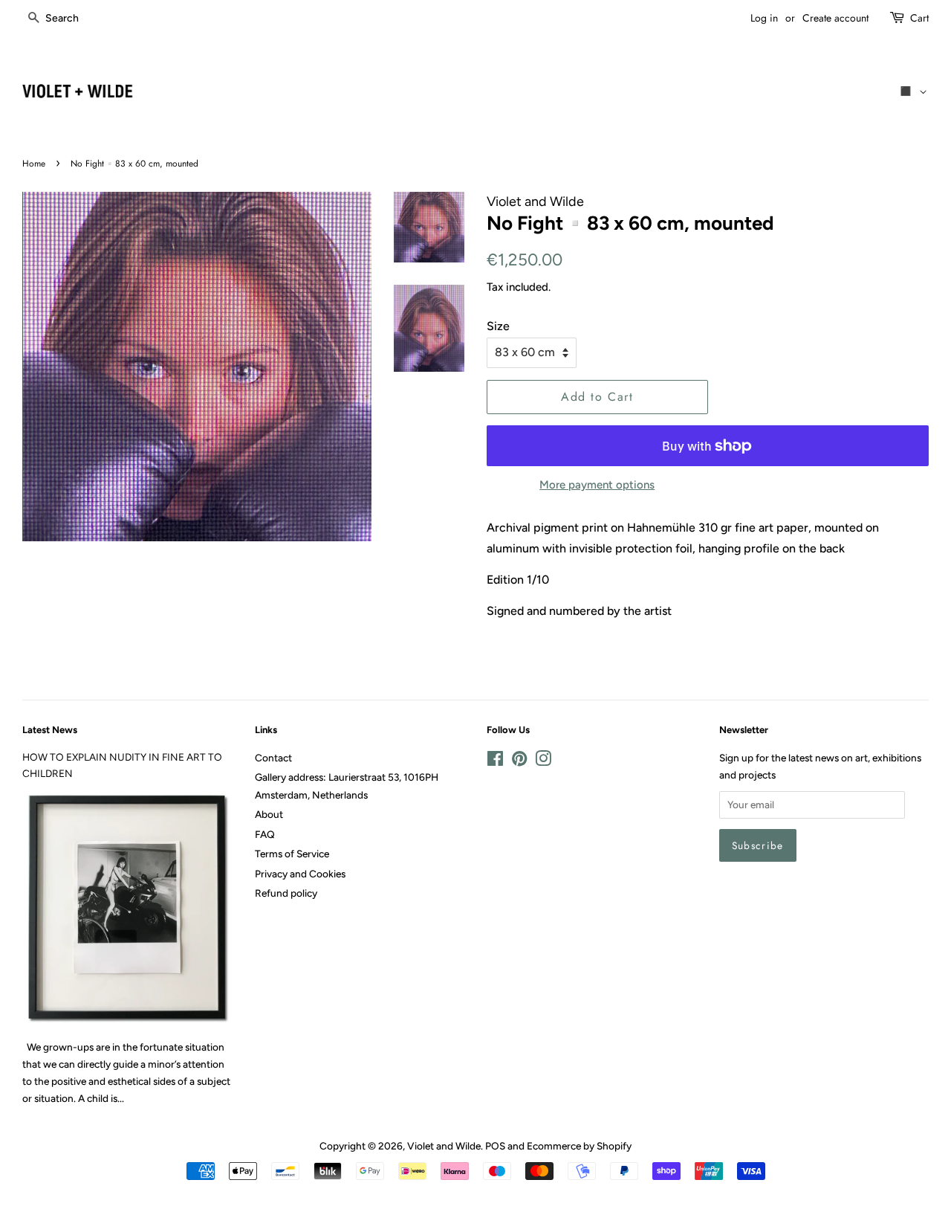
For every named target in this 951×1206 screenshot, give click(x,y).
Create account (835, 17)
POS (495, 1146)
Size (498, 326)
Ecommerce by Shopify (579, 1146)
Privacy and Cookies (300, 874)
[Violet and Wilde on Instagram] (543, 761)
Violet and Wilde (444, 1146)
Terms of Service (292, 854)
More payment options (597, 484)
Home (33, 163)
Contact (273, 758)
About (269, 814)
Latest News (49, 729)
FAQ (265, 834)
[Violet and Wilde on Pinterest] (519, 761)
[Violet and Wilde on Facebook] (495, 761)
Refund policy (286, 893)
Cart (919, 17)
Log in (764, 17)
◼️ (908, 91)
